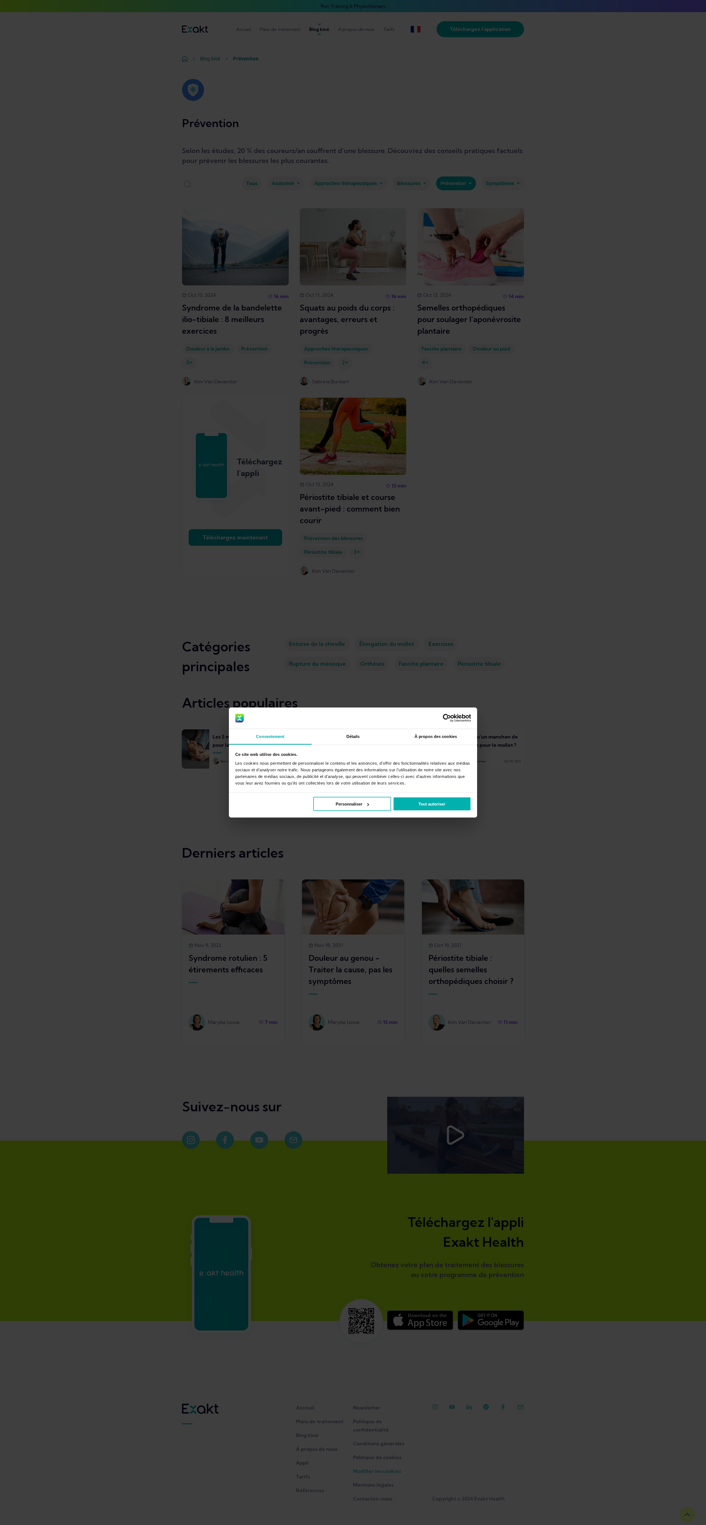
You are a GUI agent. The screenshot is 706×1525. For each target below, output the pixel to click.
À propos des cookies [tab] (435, 736)
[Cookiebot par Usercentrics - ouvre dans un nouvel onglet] (447, 718)
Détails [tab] (353, 736)
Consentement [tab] (270, 736)
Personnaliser (349, 804)
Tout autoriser (431, 804)
